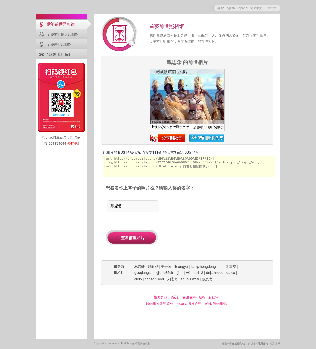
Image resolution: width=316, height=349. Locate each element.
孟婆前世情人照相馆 (62, 34)
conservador (154, 278)
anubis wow (190, 278)
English (230, 8)
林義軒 (139, 266)
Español (242, 8)
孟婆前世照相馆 (61, 24)
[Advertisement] (222, 226)
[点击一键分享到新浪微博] (187, 130)
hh (221, 266)
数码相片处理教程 (159, 303)
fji (177, 272)
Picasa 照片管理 (188, 303)
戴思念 (207, 278)
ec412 (198, 272)
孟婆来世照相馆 (59, 44)
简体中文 (256, 8)
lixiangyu (181, 266)
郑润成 (153, 266)
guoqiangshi (143, 272)
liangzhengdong (203, 266)
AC (188, 272)
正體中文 (270, 8)
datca (230, 272)
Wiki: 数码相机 (215, 303)
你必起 (174, 296)
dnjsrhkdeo (214, 272)
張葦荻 (231, 266)
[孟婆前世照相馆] (119, 34)
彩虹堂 (213, 296)
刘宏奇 (172, 278)
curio (138, 278)
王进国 (166, 266)
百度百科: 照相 (194, 296)
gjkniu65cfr (164, 272)
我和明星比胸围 (59, 54)
